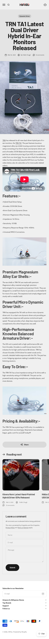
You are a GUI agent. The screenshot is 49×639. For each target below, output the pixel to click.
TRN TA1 (19, 143)
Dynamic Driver (24, 16)
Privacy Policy (10, 528)
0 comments (40, 55)
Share (26, 444)
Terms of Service (23, 528)
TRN (4, 140)
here (19, 157)
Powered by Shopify (20, 632)
